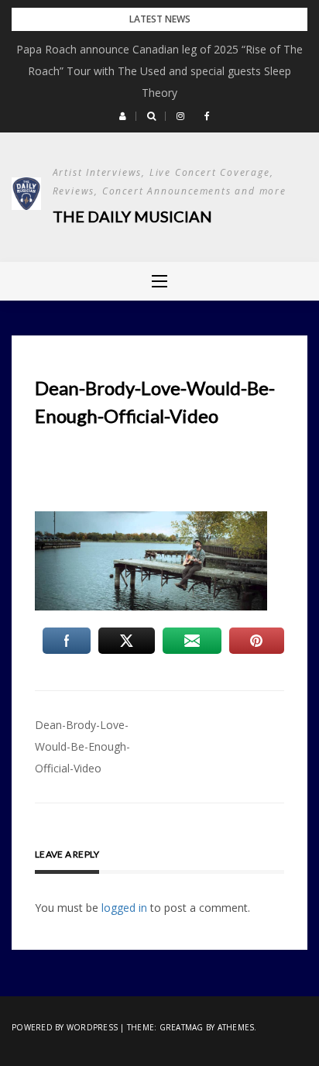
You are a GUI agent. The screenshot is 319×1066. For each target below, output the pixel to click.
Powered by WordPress (65, 1027)
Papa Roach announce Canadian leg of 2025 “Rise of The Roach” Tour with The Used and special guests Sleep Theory (159, 71)
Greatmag (182, 1027)
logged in (124, 907)
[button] (122, 116)
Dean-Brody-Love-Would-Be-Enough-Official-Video (82, 746)
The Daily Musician (132, 216)
